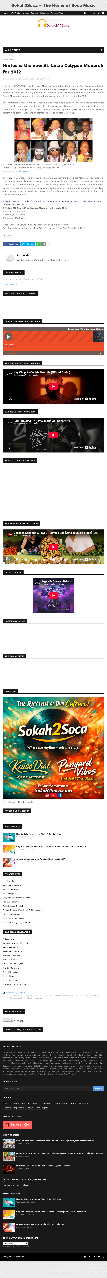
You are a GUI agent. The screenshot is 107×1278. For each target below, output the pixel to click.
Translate (24, 1246)
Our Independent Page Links (15, 1185)
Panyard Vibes (57, 13)
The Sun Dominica (11, 968)
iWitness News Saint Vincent (15, 943)
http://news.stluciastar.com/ (18, 171)
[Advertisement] (53, 37)
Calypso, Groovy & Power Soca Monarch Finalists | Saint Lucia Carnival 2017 (52, 846)
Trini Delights (42, 1108)
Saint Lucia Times (10, 960)
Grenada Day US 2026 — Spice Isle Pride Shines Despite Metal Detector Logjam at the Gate (59, 1153)
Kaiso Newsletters (11, 889)
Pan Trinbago (8, 894)
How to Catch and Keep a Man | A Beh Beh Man (38, 834)
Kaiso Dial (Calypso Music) (14, 885)
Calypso (13, 59)
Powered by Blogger (15, 992)
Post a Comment (10, 285)
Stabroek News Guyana (13, 964)
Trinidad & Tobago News (13, 918)
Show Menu (14, 50)
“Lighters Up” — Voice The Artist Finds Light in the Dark (43, 1166)
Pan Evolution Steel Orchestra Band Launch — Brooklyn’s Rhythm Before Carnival (55, 1141)
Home (5, 13)
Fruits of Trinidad (60, 1103)
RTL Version (15, 13)
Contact (34, 13)
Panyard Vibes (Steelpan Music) (16, 898)
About (26, 13)
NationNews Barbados (12, 951)
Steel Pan (36, 1103)
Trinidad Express (10, 976)
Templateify (18, 1257)
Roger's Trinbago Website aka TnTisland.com (22, 910)
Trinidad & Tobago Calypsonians (16, 922)
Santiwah (22, 255)
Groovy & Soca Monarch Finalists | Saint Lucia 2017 (40, 859)
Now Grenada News (11, 955)
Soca (6, 1103)
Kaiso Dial (44, 13)
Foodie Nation (9, 881)
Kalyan (30, 1108)
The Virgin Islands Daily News (16, 984)
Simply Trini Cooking (11, 914)
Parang (47, 1103)
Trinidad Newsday (10, 980)
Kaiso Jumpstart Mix (79, 1103)
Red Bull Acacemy (11, 902)
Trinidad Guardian (10, 972)
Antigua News (9, 939)
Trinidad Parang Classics (14, 1108)
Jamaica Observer (10, 947)
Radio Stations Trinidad (13, 906)
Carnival (25, 1103)
